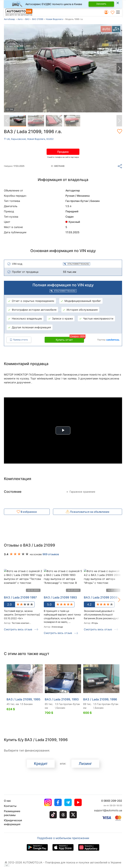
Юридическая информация (13, 822)
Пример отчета (20, 339)
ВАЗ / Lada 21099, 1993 (62, 699)
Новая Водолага (54, 19)
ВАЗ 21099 (37, 19)
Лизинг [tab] (85, 763)
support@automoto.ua (108, 810)
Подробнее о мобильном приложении (63, 838)
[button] (119, 12)
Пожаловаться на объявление (89, 511)
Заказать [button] (101, 3)
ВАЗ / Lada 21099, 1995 (23, 699)
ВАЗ (27, 19)
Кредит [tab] (41, 763)
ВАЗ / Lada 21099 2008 (100, 597)
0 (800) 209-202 (111, 800)
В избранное (28, 511)
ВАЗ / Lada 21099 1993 (60, 597)
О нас (7, 800)
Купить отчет (70, 339)
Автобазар (9, 19)
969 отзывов (50, 554)
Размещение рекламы (12, 813)
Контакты (10, 806)
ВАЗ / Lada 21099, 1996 (100, 699)
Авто (20, 19)
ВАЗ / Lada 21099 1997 (20, 597)
